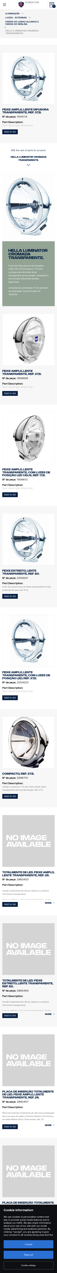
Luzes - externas (16, 17)
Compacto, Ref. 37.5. (18, 773)
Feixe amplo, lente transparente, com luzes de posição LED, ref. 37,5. (26, 675)
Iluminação (12, 13)
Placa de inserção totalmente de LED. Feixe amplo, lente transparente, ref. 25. (28, 1094)
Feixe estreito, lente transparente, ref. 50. (21, 572)
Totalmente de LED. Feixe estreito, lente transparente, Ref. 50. (27, 983)
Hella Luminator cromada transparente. (28, 254)
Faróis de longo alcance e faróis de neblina (22, 23)
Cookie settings (28, 1265)
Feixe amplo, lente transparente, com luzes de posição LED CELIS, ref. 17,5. (26, 472)
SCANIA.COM (32, 2)
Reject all (28, 1255)
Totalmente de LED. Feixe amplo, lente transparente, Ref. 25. (28, 874)
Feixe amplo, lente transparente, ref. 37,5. (21, 372)
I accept (28, 1244)
